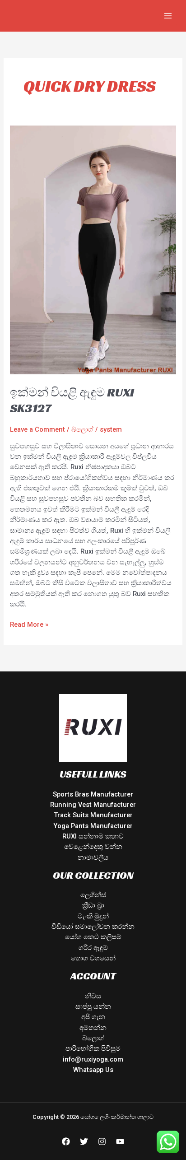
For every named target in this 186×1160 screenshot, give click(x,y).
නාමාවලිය (93, 857)
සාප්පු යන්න (93, 1006)
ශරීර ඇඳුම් (93, 948)
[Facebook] (66, 1141)
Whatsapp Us (93, 1070)
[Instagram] (102, 1141)
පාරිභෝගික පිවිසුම (93, 1048)
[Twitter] (84, 1141)
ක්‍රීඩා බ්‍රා (93, 905)
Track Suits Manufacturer (93, 815)
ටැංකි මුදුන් (93, 916)
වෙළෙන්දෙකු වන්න (93, 847)
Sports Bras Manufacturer (93, 794)
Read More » (29, 624)
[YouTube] (120, 1141)
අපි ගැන (93, 1017)
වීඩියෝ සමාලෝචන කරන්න (93, 926)
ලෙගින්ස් (93, 895)
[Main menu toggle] (168, 16)
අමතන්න (93, 1028)
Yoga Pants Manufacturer (93, 826)
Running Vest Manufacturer (93, 805)
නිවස (93, 996)
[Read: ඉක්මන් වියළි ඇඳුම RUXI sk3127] (93, 249)
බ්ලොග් (82, 429)
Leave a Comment (37, 429)
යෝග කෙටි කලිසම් (93, 937)
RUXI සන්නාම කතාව (93, 836)
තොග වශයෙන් (93, 958)
